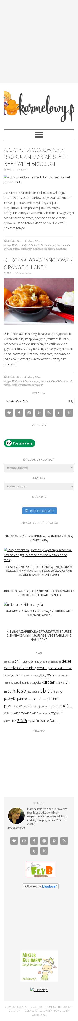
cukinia (35, 661)
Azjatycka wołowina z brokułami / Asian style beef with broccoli (35, 156)
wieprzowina (22, 713)
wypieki (57, 712)
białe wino (9, 661)
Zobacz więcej (16, 828)
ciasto (26, 661)
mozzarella (33, 691)
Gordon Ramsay (30, 675)
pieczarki (39, 698)
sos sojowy (49, 248)
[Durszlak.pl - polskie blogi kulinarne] (39, 990)
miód (8, 691)
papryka (10, 698)
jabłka (61, 675)
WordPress (39, 1014)
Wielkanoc (8, 713)
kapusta (15, 682)
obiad (23, 248)
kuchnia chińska (53, 381)
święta (54, 721)
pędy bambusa (35, 248)
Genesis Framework (39, 1010)
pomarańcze (24, 385)
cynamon (45, 661)
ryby (25, 706)
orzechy (58, 691)
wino (35, 713)
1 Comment (21, 169)
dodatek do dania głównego (28, 667)
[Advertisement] (39, 41)
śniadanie (42, 720)
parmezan (24, 698)
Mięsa (38, 241)
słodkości (63, 706)
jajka (67, 675)
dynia (19, 675)
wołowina (61, 248)
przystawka (13, 705)
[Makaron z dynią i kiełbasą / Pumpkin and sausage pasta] (23, 605)
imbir (37, 245)
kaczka (7, 682)
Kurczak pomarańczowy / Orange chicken (38, 263)
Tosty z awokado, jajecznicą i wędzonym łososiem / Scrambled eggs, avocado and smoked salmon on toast (39, 571)
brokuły (23, 245)
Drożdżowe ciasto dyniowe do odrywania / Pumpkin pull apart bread (39, 593)
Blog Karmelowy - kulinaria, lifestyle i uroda (39, 105)
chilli (30, 245)
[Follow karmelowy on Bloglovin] (41, 888)
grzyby (45, 675)
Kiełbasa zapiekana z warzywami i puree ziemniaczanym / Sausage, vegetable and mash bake (39, 635)
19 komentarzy (23, 273)
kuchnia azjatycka (50, 245)
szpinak (49, 706)
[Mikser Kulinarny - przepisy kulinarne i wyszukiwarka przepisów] (39, 980)
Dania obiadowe (25, 241)
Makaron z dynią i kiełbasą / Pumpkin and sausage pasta (39, 613)
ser (30, 706)
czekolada (56, 661)
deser (66, 661)
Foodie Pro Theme (41, 1006)
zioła (22, 720)
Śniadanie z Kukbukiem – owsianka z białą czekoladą (39, 538)
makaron (63, 682)
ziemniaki (10, 721)
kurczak (68, 381)
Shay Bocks (64, 1006)
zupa (31, 720)
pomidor (53, 699)
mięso (16, 248)
